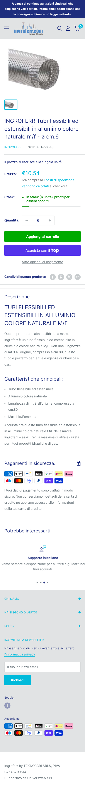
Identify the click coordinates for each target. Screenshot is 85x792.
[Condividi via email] (78, 277)
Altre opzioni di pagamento (42, 262)
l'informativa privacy (19, 654)
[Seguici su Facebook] (7, 705)
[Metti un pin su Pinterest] (61, 277)
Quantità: (11, 220)
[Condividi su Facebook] (53, 277)
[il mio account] (68, 28)
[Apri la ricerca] (59, 28)
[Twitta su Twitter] (69, 277)
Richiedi (17, 680)
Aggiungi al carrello (42, 236)
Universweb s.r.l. (40, 778)
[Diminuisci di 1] (26, 220)
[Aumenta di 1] (49, 220)
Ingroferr (13, 147)
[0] (77, 28)
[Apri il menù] (6, 28)
